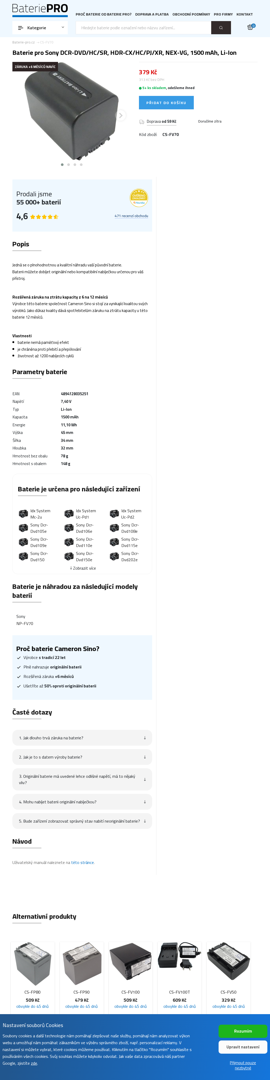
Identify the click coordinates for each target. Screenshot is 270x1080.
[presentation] (23, 115)
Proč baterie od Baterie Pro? (104, 14)
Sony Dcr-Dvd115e (130, 542)
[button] (62, 164)
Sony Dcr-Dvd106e (85, 528)
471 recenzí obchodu (131, 216)
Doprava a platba (152, 14)
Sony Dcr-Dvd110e (85, 542)
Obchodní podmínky (191, 14)
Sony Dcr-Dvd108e (130, 528)
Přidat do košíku (166, 102)
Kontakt (245, 14)
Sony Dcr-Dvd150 (39, 556)
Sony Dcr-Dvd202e (130, 556)
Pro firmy (223, 14)
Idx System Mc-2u (40, 514)
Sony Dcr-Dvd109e (39, 542)
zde (34, 1063)
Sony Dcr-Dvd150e (85, 556)
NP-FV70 (24, 623)
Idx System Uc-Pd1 (86, 514)
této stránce (82, 862)
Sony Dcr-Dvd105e (39, 528)
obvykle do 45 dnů (48, 1006)
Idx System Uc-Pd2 (131, 514)
